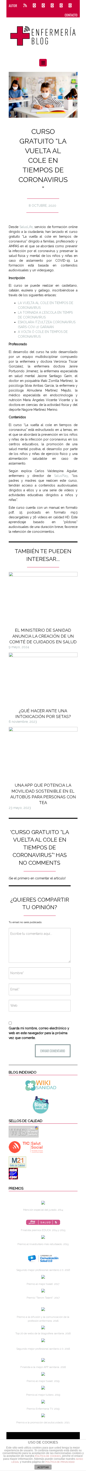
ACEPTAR (43, 1467)
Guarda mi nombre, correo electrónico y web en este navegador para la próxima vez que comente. (39, 1033)
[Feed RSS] (25, 5)
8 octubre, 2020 (42, 205)
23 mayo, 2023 (20, 808)
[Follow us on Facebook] (34, 5)
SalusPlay (61, 476)
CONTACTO (71, 15)
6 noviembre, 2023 (23, 721)
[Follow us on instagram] (52, 5)
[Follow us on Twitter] (43, 5)
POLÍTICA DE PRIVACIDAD (60, 1462)
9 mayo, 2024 (19, 647)
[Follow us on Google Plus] (61, 5)
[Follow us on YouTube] (69, 5)
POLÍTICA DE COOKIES (48, 1456)
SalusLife (26, 227)
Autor (13, 5)
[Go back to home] (43, 33)
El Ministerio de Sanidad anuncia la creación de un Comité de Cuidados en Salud (43, 636)
